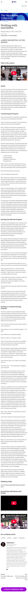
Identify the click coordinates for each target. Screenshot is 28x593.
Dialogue (15, 537)
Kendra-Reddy (13, 35)
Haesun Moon (4, 35)
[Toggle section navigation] (1, 10)
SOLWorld (3, 537)
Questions (9, 537)
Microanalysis (21, 537)
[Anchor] (8, 42)
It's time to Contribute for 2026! (13, 589)
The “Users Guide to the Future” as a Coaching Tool (21, 578)
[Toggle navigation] (1, 2)
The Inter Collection (9, 17)
